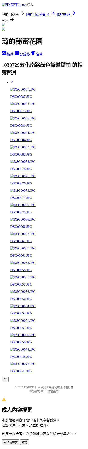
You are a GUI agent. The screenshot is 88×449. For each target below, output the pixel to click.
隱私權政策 (36, 391)
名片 (39, 54)
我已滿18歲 (10, 442)
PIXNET (29, 387)
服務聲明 (53, 391)
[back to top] (5, 379)
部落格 (25, 54)
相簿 (11, 54)
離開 (24, 442)
